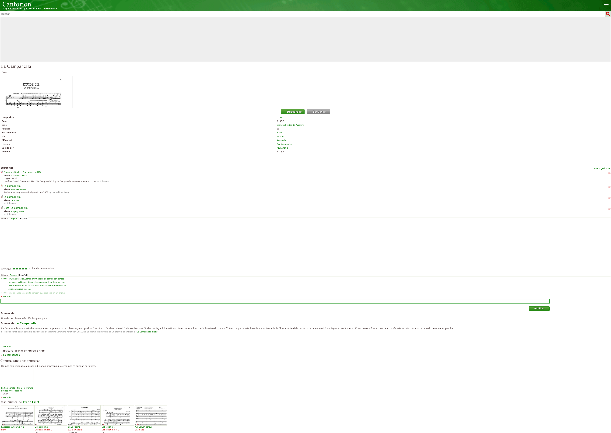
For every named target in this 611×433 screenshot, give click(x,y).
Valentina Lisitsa (19, 176)
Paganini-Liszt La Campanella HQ (22, 172)
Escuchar (319, 111)
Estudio (280, 136)
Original (13, 219)
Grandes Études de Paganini (290, 125)
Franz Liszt (31, 402)
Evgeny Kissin (18, 211)
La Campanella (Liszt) (147, 332)
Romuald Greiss (18, 189)
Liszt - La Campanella (16, 208)
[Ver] (305, 92)
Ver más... (8, 296)
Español (23, 218)
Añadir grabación (602, 168)
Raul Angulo (282, 148)
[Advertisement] (305, 39)
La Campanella (12, 186)
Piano (279, 133)
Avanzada (281, 140)
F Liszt (280, 117)
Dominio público (284, 144)
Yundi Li (15, 200)
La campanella (11, 355)
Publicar (539, 308)
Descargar (294, 111)
